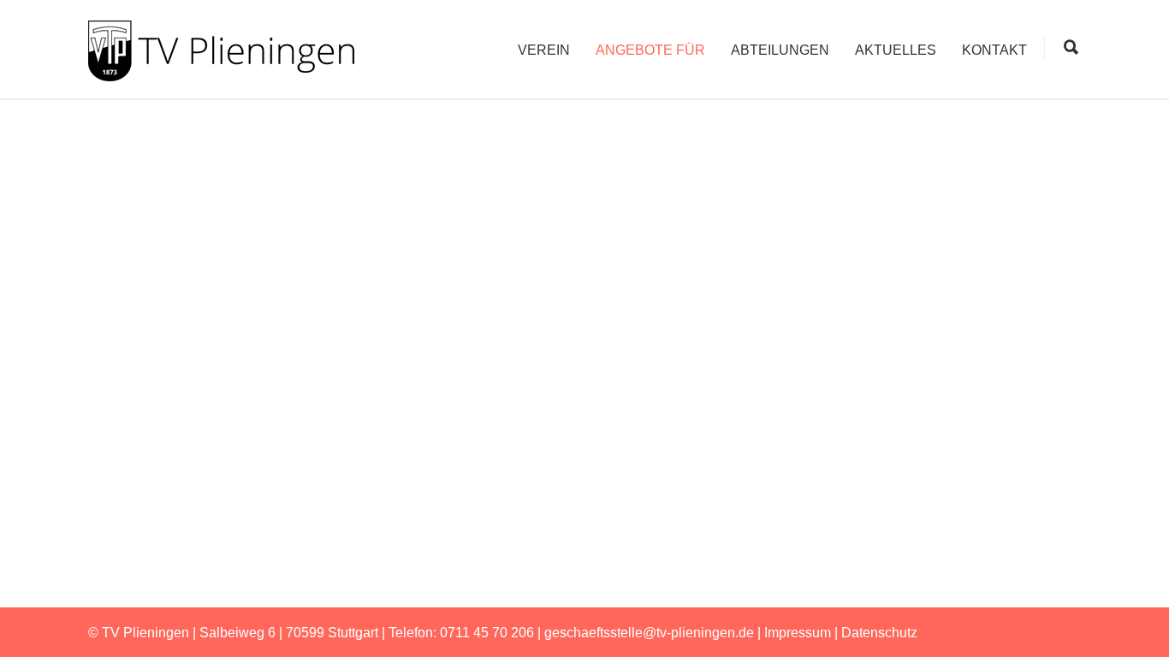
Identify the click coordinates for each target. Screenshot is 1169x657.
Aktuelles (895, 50)
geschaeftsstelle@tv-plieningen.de (649, 632)
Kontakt (994, 50)
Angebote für (650, 50)
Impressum (797, 632)
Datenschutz (879, 632)
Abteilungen (780, 50)
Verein (544, 50)
